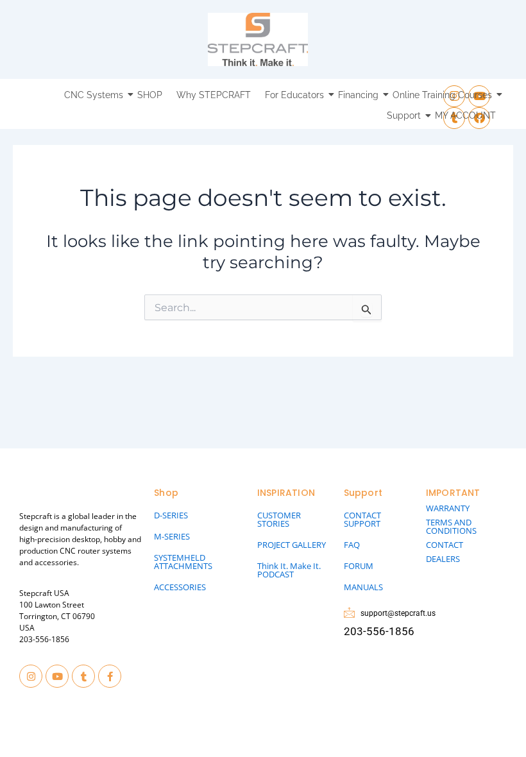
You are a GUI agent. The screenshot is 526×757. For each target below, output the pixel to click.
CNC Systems (93, 95)
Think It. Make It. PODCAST (289, 570)
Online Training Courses (442, 95)
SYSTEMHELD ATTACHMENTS (183, 562)
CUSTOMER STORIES (279, 519)
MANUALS (363, 587)
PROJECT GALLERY (291, 544)
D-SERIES (171, 515)
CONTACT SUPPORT (362, 519)
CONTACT (444, 544)
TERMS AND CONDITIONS (451, 526)
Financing (358, 95)
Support (404, 115)
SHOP (149, 95)
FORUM (358, 566)
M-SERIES (172, 536)
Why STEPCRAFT (213, 95)
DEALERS (443, 559)
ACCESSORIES (180, 587)
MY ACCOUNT (465, 115)
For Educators (294, 95)
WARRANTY (448, 508)
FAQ (352, 544)
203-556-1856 (44, 639)
